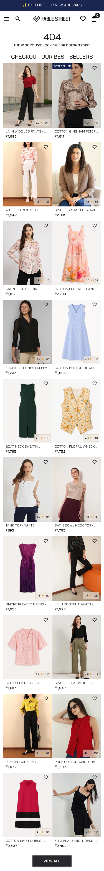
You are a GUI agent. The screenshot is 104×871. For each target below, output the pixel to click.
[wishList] (82, 18)
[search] (18, 18)
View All (52, 860)
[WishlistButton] (45, 68)
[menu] (6, 18)
